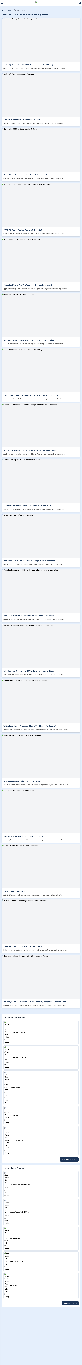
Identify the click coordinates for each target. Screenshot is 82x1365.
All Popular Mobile (69, 1159)
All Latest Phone (70, 1303)
